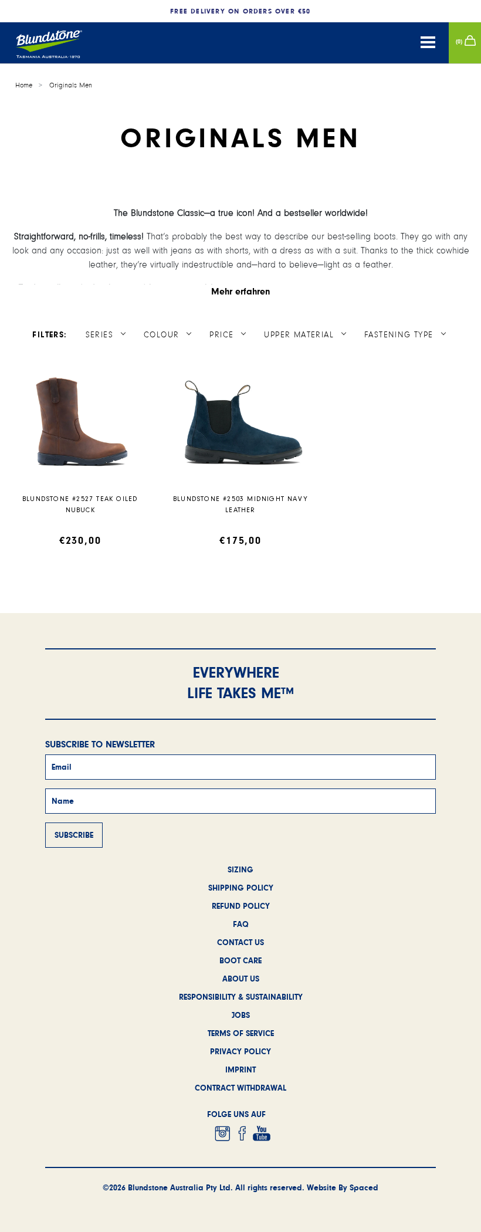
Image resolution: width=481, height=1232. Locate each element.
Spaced (364, 1187)
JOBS (241, 1015)
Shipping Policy (240, 887)
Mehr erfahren (240, 291)
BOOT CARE (240, 960)
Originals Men (70, 85)
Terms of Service (241, 1033)
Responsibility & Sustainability (241, 996)
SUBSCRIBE (74, 835)
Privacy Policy (240, 1051)
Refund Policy (241, 906)
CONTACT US (240, 942)
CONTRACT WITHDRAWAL (240, 1087)
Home (23, 85)
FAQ (241, 924)
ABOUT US (240, 978)
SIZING (240, 869)
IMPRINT (240, 1069)
